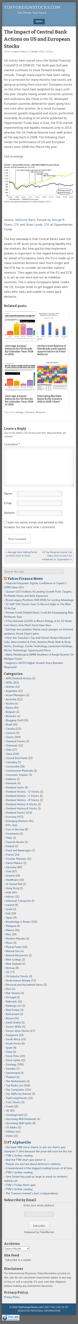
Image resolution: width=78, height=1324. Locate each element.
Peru (8, 989)
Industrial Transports (18, 901)
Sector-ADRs (13, 1026)
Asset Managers (16, 695)
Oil (7, 972)
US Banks (11, 1127)
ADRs (9, 682)
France (10, 854)
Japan (9, 917)
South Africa (13, 1039)
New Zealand (13, 963)
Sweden (11, 1068)
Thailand (11, 1077)
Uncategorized (14, 1115)
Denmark (11, 783)
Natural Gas (13, 951)
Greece (10, 875)
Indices (10, 896)
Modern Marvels (15, 938)
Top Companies (15, 1089)
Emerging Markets (17, 821)
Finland (10, 846)
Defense (11, 779)
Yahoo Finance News (25, 579)
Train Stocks (13, 1102)
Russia (10, 1018)
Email (8, 503)
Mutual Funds (14, 947)
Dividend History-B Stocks (21, 808)
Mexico (10, 930)
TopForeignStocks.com (32, 7)
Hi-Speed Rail (14, 884)
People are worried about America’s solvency (33, 1164)
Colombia (11, 762)
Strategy (19, 412)
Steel (9, 1052)
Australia (11, 699)
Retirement (12, 1014)
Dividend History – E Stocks (22, 796)
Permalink (40, 412)
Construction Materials (19, 770)
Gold (8, 871)
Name (8, 493)
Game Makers (14, 863)
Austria (10, 703)
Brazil (9, 724)
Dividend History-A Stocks (21, 804)
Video (9, 1136)
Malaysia (11, 926)
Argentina (11, 691)
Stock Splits (13, 1060)
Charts (10, 737)
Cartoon (10, 733)
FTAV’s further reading (19, 1155)
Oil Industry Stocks (17, 976)
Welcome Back (25, 220)
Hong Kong (12, 888)
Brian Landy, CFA (37, 224)
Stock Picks (12, 1056)
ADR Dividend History (18, 678)
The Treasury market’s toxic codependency (32, 1193)
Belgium (10, 712)
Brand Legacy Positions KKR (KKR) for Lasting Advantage (40, 600)
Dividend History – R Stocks (22, 800)
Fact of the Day (15, 829)
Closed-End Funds (17, 758)
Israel (9, 909)
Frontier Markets (16, 859)
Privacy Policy (11, 1297)
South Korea (13, 1043)
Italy (8, 913)
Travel (9, 1106)
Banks (9, 707)
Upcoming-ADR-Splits (19, 1123)
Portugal (11, 997)
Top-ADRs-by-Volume (18, 1094)
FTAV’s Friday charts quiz (20, 1185)
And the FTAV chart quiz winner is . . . (28, 1160)
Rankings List (14, 1005)
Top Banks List (14, 1085)
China (9, 754)
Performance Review (18, 980)
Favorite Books (15, 842)
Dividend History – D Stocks (22, 791)
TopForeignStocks (17, 1098)
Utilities (10, 1131)
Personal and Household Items (24, 984)
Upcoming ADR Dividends (21, 1119)
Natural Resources (17, 955)
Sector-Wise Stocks (18, 1031)
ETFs (8, 825)
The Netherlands (16, 1081)
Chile (9, 749)
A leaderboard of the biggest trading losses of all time (39, 1168)
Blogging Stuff (14, 720)
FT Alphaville (19, 1142)
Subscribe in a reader (18, 1260)
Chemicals (12, 745)
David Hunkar (20, 51)
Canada (10, 728)
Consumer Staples (17, 775)
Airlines (10, 686)
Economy (11, 817)
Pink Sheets (13, 993)
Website (9, 513)
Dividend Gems (15, 787)
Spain (9, 1047)
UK (7, 1110)
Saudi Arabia (13, 1022)
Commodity (12, 766)
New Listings (13, 959)
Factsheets (12, 833)
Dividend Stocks (15, 812)
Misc (8, 934)
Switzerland (13, 1073)
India (8, 892)
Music (9, 942)
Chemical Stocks (15, 741)
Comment (29, 412)
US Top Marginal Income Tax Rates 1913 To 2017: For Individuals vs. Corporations (57, 556)
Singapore (12, 1035)
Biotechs (11, 716)
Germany (11, 867)
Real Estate (13, 1010)
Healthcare (12, 880)
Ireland (10, 905)
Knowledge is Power (18, 922)
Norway (10, 968)
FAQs (9, 838)
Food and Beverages (18, 850)
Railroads (11, 1001)
